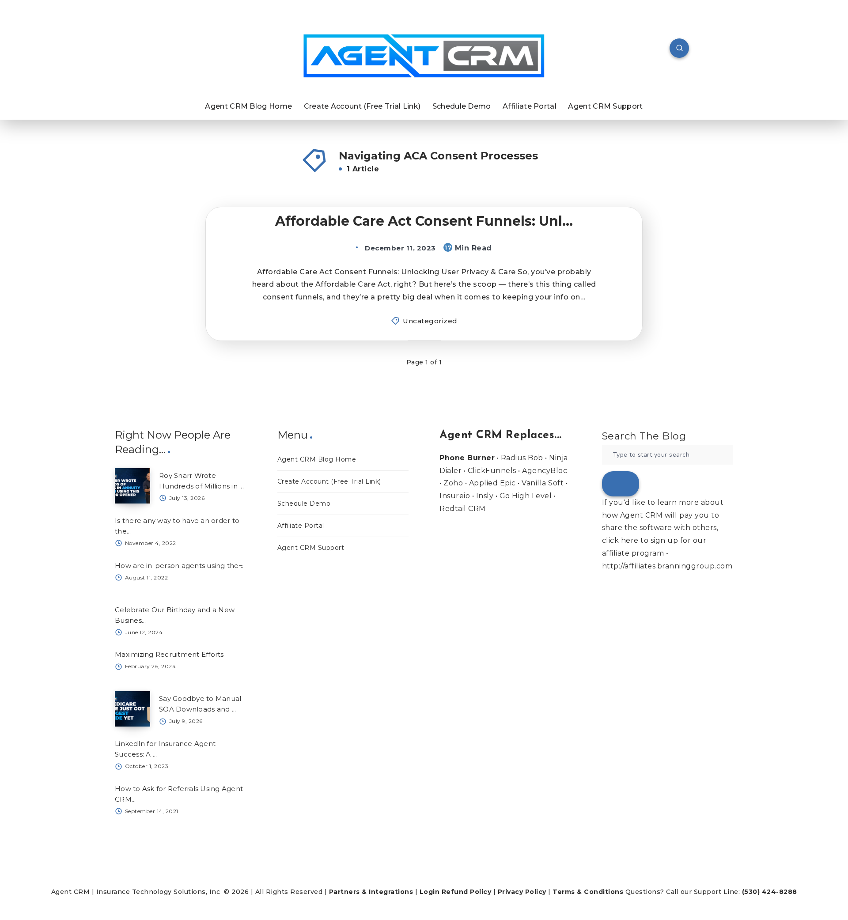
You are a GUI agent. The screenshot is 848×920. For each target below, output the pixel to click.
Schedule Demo (461, 106)
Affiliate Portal (529, 106)
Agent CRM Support (605, 106)
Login (430, 892)
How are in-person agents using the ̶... (180, 565)
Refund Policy (467, 892)
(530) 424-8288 (769, 892)
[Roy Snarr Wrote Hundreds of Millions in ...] (132, 486)
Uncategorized (430, 321)
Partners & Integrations (371, 892)
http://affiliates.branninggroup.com (667, 566)
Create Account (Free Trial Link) (362, 106)
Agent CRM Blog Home (248, 106)
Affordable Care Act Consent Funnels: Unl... (424, 221)
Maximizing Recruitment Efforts (169, 654)
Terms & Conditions (588, 892)
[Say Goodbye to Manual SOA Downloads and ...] (132, 709)
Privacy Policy (522, 892)
